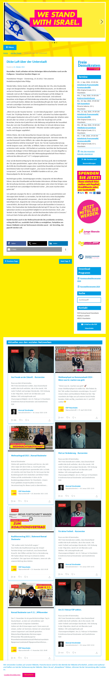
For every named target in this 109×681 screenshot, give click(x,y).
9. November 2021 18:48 (39, 650)
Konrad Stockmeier (25, 410)
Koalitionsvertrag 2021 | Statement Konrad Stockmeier (29, 538)
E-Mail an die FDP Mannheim (90, 326)
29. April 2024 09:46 (84, 410)
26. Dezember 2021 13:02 (39, 494)
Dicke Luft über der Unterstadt (27, 62)
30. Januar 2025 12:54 (87, 645)
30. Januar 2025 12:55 (87, 488)
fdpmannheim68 (71, 410)
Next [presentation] (102, 22)
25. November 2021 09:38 (39, 569)
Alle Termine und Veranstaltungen (90, 161)
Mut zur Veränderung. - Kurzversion (72, 453)
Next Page (64, 261)
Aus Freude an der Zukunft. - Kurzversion (28, 377)
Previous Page (12, 261)
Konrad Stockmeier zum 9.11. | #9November (29, 613)
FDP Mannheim (71, 408)
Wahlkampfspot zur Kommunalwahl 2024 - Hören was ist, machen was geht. (75, 378)
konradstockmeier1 (24, 413)
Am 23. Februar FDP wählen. (70, 610)
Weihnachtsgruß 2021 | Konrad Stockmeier (29, 456)
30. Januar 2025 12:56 (40, 413)
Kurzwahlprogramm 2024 (90, 287)
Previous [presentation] (7, 22)
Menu (11, 47)
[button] (52, 43)
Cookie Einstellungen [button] (12, 675)
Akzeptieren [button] (28, 675)
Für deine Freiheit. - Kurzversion (71, 532)
